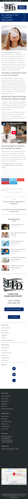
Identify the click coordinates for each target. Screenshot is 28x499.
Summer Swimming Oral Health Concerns (17, 242)
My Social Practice (7, 495)
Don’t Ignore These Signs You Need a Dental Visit (18, 258)
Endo (15, 188)
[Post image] (5, 227)
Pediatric (6, 190)
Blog (7, 188)
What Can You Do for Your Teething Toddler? (17, 266)
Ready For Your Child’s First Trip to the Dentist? (18, 250)
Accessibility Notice (14, 497)
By (9, 192)
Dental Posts (11, 188)
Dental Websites (23, 494)
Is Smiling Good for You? (17, 224)
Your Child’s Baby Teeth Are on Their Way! (18, 233)
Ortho (2, 190)
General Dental (20, 188)
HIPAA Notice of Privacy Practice (18, 495)
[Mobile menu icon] (2, 7)
